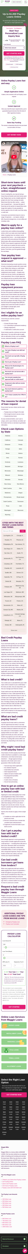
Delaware (7, 444)
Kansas (20, 457)
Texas (7, 506)
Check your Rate (17, 1)
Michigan (20, 466)
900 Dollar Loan (6, 1224)
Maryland (7, 466)
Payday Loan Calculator (12, 924)
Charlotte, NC (8, 568)
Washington (7, 510)
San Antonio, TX (19, 544)
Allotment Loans (14, 1066)
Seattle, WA (8, 572)
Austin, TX (20, 553)
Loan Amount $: (6, 940)
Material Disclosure (8, 1239)
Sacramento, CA (8, 605)
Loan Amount (7, 44)
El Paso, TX (20, 577)
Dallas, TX (20, 548)
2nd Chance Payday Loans (9, 1185)
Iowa (7, 457)
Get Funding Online (7, 1181)
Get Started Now (14, 1095)
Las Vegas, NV (8, 592)
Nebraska (7, 479)
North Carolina (8, 488)
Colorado (20, 440)
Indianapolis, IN (20, 625)
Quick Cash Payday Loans (9, 1183)
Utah (20, 506)
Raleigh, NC (8, 620)
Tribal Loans (14, 1058)
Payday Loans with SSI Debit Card (11, 1187)
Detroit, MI (8, 581)
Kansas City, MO (8, 609)
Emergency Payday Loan (13, 922)
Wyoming (7, 514)
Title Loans (14, 1050)
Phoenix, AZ (19, 540)
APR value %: (6, 962)
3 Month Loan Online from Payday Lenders (14, 1179)
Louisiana (20, 462)
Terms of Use (10, 59)
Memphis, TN (20, 581)
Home (4, 174)
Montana (20, 475)
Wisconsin (20, 510)
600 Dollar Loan (6, 1218)
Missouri (7, 475)
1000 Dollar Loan (7, 1226)
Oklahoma (7, 492)
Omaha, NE (8, 625)
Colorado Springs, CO (20, 615)
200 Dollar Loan (6, 1201)
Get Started (14, 1007)
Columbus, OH (8, 564)
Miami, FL (20, 620)
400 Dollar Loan (6, 1205)
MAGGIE (7, 2)
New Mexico (20, 484)
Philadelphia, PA (8, 544)
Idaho (20, 449)
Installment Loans (14, 1033)
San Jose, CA (8, 553)
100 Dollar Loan (6, 1199)
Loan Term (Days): (7, 951)
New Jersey (7, 484)
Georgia (7, 449)
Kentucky (7, 462)
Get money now (14, 135)
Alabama (7, 435)
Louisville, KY (20, 568)
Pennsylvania (7, 497)
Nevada (20, 479)
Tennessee (20, 501)
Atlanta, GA (20, 609)
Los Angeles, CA (8, 535)
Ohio (20, 488)
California (7, 440)
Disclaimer (5, 1246)
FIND (22, 531)
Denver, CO (20, 572)
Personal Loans (14, 1041)
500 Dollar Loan (6, 1207)
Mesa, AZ (19, 605)
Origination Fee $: (19, 962)
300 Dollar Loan (6, 1203)
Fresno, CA (20, 601)
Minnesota (7, 471)
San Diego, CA (8, 548)
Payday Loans (12, 174)
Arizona (20, 435)
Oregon (20, 492)
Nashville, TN (8, 577)
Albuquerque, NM (20, 596)
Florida (20, 444)
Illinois (7, 453)
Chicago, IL (20, 535)
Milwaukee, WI (8, 596)
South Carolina (7, 501)
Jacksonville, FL (8, 558)
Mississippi (20, 471)
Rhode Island (20, 497)
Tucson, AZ (8, 601)
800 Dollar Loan (6, 1222)
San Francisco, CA (20, 558)
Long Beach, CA (8, 615)
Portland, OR (8, 586)
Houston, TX (8, 540)
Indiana (20, 453)
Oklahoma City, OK (20, 586)
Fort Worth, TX (20, 564)
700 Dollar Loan (6, 1220)
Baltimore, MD (20, 592)
